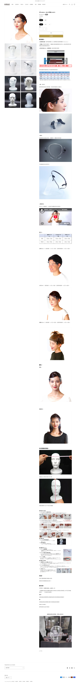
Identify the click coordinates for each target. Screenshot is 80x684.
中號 (46, 24)
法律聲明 (31, 681)
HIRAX (8, 681)
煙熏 (46, 20)
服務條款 (27, 681)
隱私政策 (24, 681)
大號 (41, 24)
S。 (50, 24)
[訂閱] (23, 668)
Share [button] (41, 650)
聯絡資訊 (16, 681)
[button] (17, 4)
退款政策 (20, 681)
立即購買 (51, 36)
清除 (41, 20)
